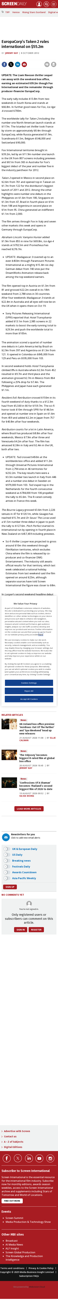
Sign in (15, 57)
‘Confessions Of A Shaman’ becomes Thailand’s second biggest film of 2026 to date (35, 786)
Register (36, 929)
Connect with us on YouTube (39, 1158)
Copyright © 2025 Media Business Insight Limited (27, 1272)
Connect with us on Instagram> (50, 1158)
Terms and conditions (12, 1268)
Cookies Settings (29, 683)
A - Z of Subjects (13, 1141)
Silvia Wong (26, 795)
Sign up (10, 886)
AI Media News (14, 1244)
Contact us (10, 1136)
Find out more (12, 1201)
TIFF (7, 12)
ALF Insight (12, 1248)
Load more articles (29, 808)
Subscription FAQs (29, 1275)
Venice (16, 12)
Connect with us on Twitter (18, 1158)
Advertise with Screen (17, 1131)
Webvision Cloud (37, 1286)
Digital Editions (13, 1147)
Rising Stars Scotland (33, 12)
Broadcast (12, 1240)
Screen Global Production (20, 1252)
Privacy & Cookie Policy (41, 1268)
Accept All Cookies (29, 699)
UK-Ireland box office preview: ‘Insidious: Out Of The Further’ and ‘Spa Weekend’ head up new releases (37, 729)
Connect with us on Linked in (29, 1158)
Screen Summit (14, 1218)
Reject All (29, 691)
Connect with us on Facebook (7, 1158)
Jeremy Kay (11, 53)
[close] (31, 61)
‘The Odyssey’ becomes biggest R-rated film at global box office (37, 758)
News (23, 720)
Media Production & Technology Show (28, 1222)
